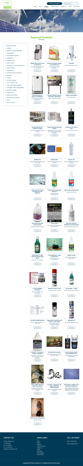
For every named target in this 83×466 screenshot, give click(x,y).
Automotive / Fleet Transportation (15, 87)
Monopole (9, 75)
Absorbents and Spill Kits (13, 97)
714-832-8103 (9, 447)
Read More (37, 70)
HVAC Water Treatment (13, 55)
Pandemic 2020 (11, 60)
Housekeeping (10, 53)
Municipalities (10, 70)
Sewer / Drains (10, 63)
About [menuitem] (40, 6)
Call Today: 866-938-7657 (54, 3)
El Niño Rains (10, 92)
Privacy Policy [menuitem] (40, 454)
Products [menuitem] (46, 6)
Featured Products (11, 45)
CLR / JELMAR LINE (12, 82)
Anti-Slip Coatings (11, 80)
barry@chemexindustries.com (10, 449)
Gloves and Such (11, 102)
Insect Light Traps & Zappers (14, 85)
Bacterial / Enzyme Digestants (14, 50)
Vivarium (9, 77)
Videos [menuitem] (70, 6)
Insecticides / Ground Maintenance (16, 65)
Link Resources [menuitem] (40, 452)
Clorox (8, 100)
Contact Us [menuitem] (63, 6)
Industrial (9, 48)
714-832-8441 (73, 441)
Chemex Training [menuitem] (54, 6)
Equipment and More (12, 95)
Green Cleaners (11, 68)
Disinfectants (10, 58)
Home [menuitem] (35, 6)
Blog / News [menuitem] (76, 6)
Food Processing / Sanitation (14, 72)
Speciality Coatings (12, 90)
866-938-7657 (74, 443)
